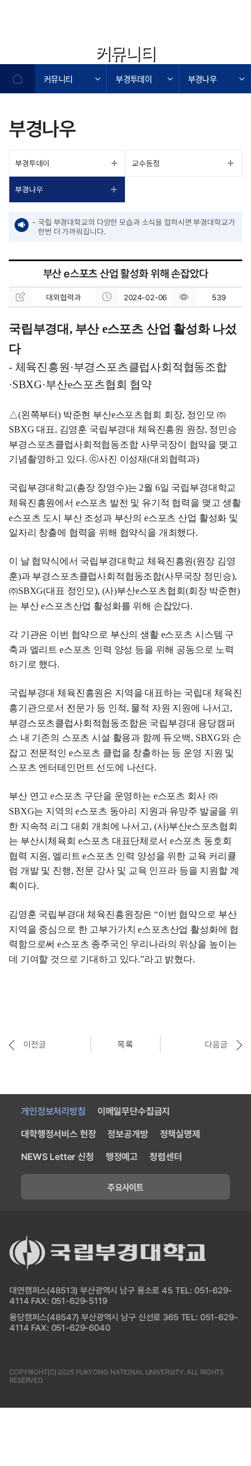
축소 (207, 52)
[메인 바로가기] (75, 27)
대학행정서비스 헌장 (58, 1134)
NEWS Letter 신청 (57, 1156)
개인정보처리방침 (53, 1111)
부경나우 (202, 79)
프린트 (236, 52)
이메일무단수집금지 (133, 1111)
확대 (178, 52)
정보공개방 (127, 1134)
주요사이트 (125, 1187)
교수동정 (145, 163)
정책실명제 (180, 1134)
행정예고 (122, 1156)
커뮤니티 (58, 79)
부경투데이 (134, 79)
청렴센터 (165, 1156)
